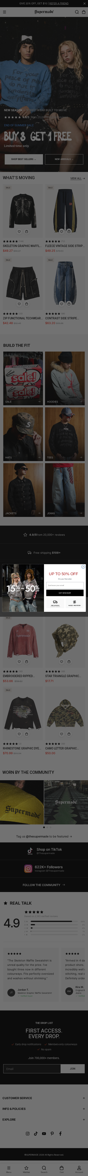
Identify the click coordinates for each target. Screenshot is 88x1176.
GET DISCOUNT (65, 593)
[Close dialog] (83, 567)
